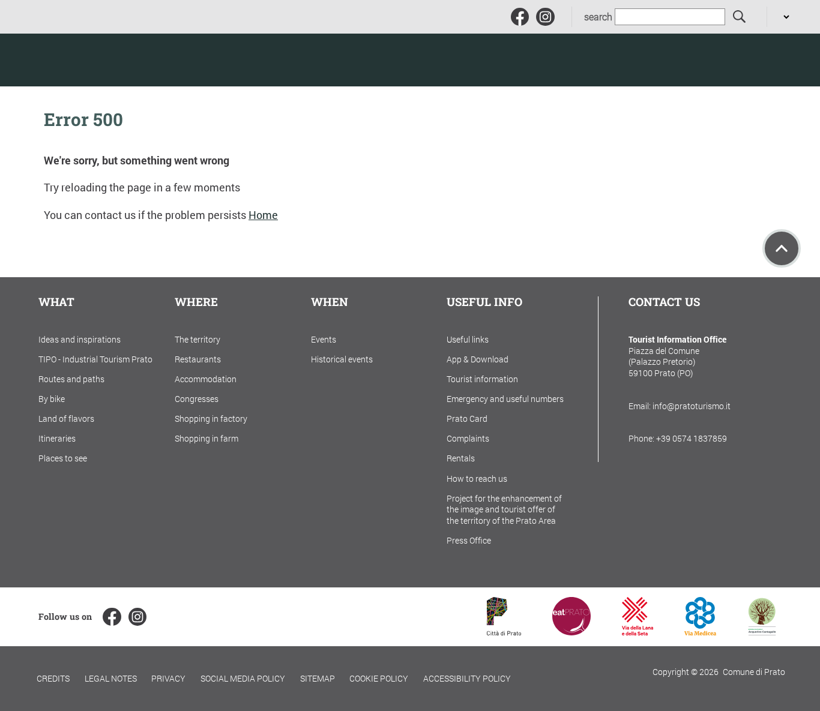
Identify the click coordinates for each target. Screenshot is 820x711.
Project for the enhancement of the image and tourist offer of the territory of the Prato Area (504, 509)
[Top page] (781, 248)
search (598, 17)
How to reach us (477, 478)
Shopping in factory (211, 418)
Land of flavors (66, 418)
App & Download (477, 359)
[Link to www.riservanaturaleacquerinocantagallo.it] (761, 631)
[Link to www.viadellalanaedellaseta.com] (637, 631)
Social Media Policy (242, 678)
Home (263, 215)
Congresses (197, 398)
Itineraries (57, 438)
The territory (197, 339)
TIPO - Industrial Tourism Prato (95, 359)
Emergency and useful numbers (505, 398)
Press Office (469, 540)
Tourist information (482, 379)
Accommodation (206, 379)
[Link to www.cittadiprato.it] (504, 631)
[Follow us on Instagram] (545, 17)
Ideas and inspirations (79, 339)
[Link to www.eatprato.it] (571, 631)
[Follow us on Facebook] (520, 17)
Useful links (468, 339)
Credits (53, 678)
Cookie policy (378, 678)
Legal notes (111, 678)
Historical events (342, 359)
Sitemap (317, 678)
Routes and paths (71, 379)
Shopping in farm (206, 438)
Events (323, 339)
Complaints (468, 438)
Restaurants (198, 359)
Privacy (168, 678)
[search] (740, 17)
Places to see (62, 458)
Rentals (461, 458)
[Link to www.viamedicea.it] (700, 631)
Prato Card (467, 418)
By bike (51, 398)
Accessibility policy (467, 678)
